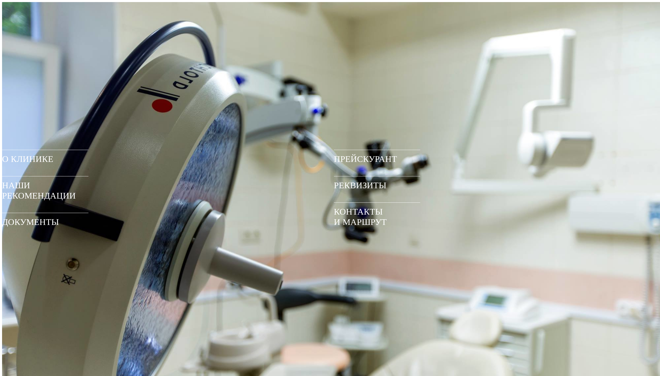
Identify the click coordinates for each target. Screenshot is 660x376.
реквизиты (360, 185)
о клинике (27, 159)
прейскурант (365, 159)
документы (30, 222)
